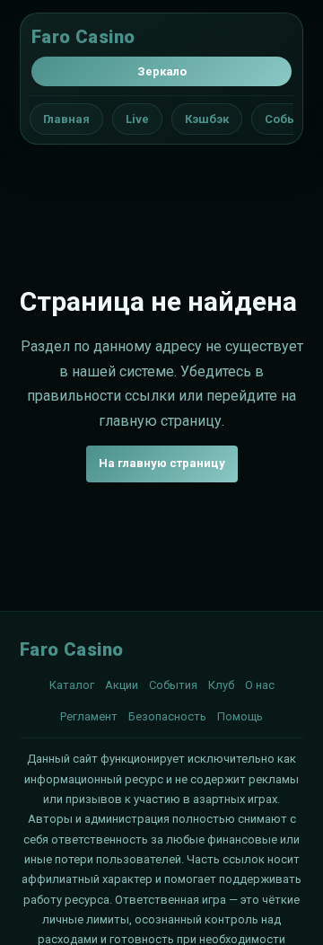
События (173, 685)
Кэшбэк (207, 119)
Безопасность (167, 716)
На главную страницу (162, 463)
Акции (121, 685)
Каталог (71, 685)
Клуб (221, 685)
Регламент (89, 716)
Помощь (240, 716)
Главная (66, 119)
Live (137, 119)
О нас (260, 685)
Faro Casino (83, 37)
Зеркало (162, 71)
